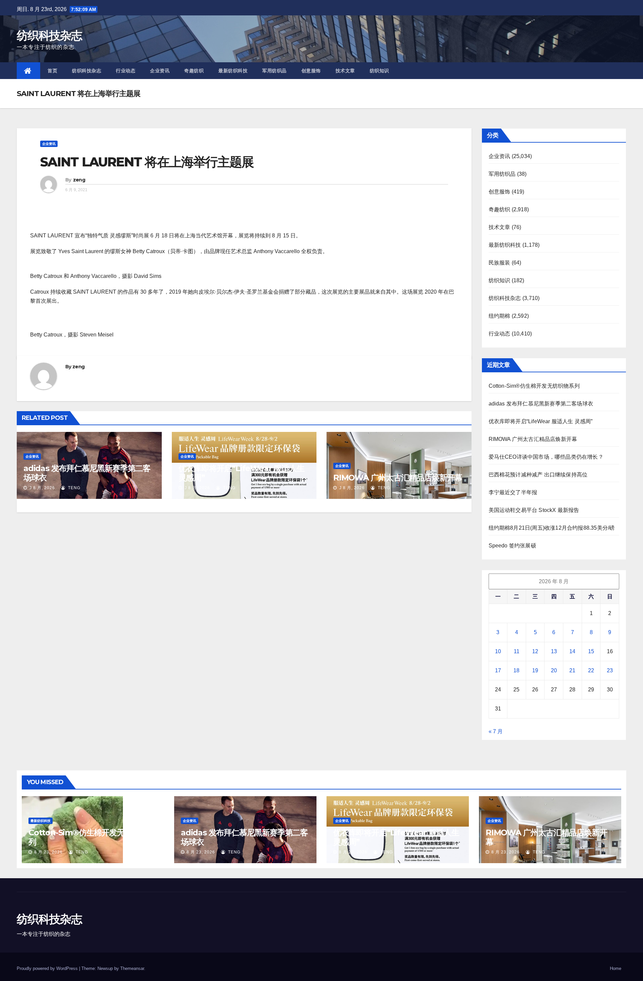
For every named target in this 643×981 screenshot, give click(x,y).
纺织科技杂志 (49, 35)
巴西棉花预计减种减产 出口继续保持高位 (538, 474)
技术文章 (345, 71)
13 (554, 651)
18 (516, 670)
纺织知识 (379, 71)
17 (498, 670)
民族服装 (499, 263)
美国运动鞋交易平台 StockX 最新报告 (534, 510)
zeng (79, 180)
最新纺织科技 (232, 71)
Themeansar (132, 968)
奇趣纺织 (194, 71)
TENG (73, 487)
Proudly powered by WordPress (48, 968)
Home (615, 968)
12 (535, 651)
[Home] (28, 70)
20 (554, 670)
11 (516, 651)
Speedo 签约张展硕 (512, 545)
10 (498, 651)
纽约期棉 (499, 316)
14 (572, 651)
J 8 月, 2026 (41, 487)
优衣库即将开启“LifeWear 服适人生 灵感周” (241, 472)
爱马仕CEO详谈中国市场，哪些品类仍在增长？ (546, 457)
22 (591, 670)
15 (591, 651)
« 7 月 (496, 731)
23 (610, 670)
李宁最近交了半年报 (513, 492)
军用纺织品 (274, 71)
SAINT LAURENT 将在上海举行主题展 (147, 162)
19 (535, 670)
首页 (52, 71)
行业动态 (125, 71)
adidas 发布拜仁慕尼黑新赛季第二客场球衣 (86, 472)
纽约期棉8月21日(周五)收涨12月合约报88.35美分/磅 (552, 528)
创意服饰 (311, 71)
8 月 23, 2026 (48, 852)
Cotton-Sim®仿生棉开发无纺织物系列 (534, 386)
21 (572, 670)
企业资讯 (159, 71)
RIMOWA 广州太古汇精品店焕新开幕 (397, 477)
